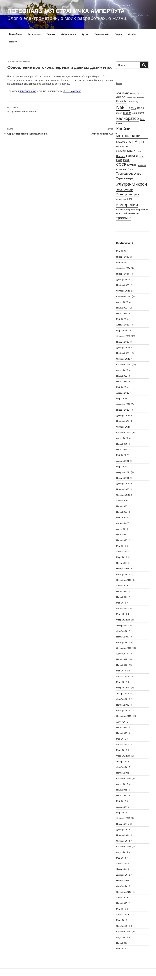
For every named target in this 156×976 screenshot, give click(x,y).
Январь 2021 (122, 477)
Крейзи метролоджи (128, 131)
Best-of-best (15, 34)
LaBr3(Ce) (133, 101)
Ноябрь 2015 (122, 772)
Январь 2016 (122, 761)
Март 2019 (121, 557)
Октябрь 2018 (123, 574)
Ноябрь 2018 (122, 568)
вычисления (121, 199)
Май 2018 (121, 602)
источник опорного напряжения (132, 209)
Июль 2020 (121, 506)
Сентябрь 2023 (123, 296)
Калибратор (127, 118)
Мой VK (13, 41)
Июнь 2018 (121, 596)
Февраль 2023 (123, 335)
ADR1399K (122, 93)
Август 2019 (122, 528)
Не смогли (122, 146)
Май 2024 (121, 262)
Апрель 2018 (122, 608)
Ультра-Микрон (29, 111)
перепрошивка (28, 91)
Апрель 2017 (122, 676)
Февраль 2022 (123, 404)
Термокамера (124, 178)
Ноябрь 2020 (122, 489)
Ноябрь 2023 (122, 285)
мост (119, 213)
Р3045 (119, 159)
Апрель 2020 (122, 523)
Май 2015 (121, 800)
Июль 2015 (121, 789)
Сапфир (142, 164)
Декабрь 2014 (123, 829)
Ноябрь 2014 (122, 835)
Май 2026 (121, 250)
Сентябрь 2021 (123, 432)
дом (129, 199)
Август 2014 (122, 852)
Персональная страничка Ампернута (66, 11)
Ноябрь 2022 (122, 352)
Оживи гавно (125, 150)
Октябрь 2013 (123, 886)
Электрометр (124, 189)
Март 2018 (121, 613)
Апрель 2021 (122, 460)
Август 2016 (122, 721)
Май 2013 (121, 908)
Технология (34, 34)
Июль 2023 (121, 307)
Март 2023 (121, 330)
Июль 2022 (121, 375)
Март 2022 (121, 398)
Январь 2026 (122, 256)
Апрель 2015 (122, 806)
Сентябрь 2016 (123, 715)
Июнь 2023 (121, 313)
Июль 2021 (121, 443)
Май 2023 (121, 318)
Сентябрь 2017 (123, 647)
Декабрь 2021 (123, 415)
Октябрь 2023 (123, 290)
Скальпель (121, 169)
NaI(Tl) (123, 107)
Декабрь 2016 (123, 698)
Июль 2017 (121, 659)
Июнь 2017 (121, 664)
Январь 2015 (122, 823)
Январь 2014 (122, 869)
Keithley (140, 97)
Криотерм (121, 141)
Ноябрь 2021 (122, 421)
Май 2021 (121, 455)
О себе (132, 34)
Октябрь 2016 (123, 710)
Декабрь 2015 (123, 767)
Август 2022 (122, 370)
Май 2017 (121, 670)
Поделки (132, 155)
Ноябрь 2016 (122, 704)
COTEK (140, 94)
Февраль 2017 (123, 687)
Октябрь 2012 (123, 925)
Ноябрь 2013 (122, 880)
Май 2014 (121, 857)
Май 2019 (121, 545)
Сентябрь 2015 (123, 778)
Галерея (50, 34)
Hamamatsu (131, 97)
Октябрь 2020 (123, 494)
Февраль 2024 (123, 268)
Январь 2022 (122, 409)
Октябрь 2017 (123, 642)
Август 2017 (122, 653)
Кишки (119, 123)
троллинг (123, 217)
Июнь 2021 (121, 449)
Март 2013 (121, 920)
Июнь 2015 (121, 795)
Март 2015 (121, 812)
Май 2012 (121, 948)
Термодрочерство (128, 173)
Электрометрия (127, 194)
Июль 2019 (121, 534)
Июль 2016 (121, 727)
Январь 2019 (122, 562)
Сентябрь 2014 (123, 846)
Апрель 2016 (122, 744)
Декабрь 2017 (123, 630)
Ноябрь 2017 (122, 636)
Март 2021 (121, 466)
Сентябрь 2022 (123, 364)
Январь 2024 (122, 273)
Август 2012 (122, 937)
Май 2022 (121, 387)
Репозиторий (101, 34)
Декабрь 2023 (123, 279)
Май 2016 (121, 738)
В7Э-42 (119, 113)
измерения (127, 204)
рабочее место (130, 213)
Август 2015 (122, 784)
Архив (85, 34)
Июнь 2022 (121, 381)
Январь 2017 (122, 693)
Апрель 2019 (122, 551)
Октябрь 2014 (123, 840)
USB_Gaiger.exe (72, 91)
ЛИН (131, 141)
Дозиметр (16, 111)
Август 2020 (122, 500)
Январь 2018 (122, 625)
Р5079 (126, 159)
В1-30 (140, 108)
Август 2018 (122, 585)
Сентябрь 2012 (123, 931)
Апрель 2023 (122, 324)
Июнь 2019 (121, 540)
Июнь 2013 (121, 903)
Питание (120, 155)
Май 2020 (121, 517)
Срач (130, 169)
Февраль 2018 (123, 619)
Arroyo (133, 93)
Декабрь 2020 (123, 483)
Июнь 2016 (121, 733)
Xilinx (133, 108)
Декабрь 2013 (123, 874)
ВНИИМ (127, 112)
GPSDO (120, 97)
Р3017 (141, 156)
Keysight (121, 101)
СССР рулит (126, 164)
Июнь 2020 (121, 511)
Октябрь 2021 (123, 426)
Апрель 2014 (122, 863)
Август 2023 (122, 301)
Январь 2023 (122, 341)
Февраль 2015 (123, 817)
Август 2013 (122, 897)
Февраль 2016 (123, 755)
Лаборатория (68, 34)
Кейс (142, 119)
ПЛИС (139, 151)
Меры (139, 141)
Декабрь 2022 (123, 347)
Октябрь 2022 (123, 358)
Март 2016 (121, 750)
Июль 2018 (121, 591)
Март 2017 (121, 681)
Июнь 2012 (121, 942)
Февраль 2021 (123, 472)
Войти (119, 83)
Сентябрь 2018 (123, 579)
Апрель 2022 (122, 392)
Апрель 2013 (122, 914)
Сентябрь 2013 (123, 891)
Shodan (26, 61)
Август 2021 (122, 438)
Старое (118, 34)
